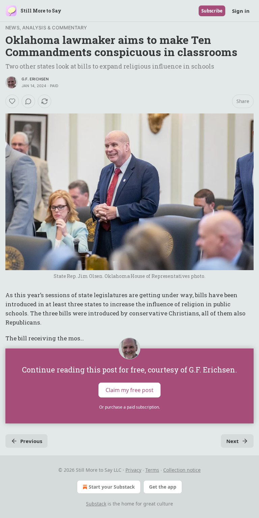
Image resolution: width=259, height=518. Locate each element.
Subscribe (212, 11)
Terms (152, 470)
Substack (96, 503)
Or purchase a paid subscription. (129, 407)
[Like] (12, 101)
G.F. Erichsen (35, 79)
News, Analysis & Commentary (46, 27)
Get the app (162, 487)
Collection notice (182, 470)
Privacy (133, 470)
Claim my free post (129, 389)
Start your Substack (112, 487)
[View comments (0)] (28, 101)
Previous (31, 441)
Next (232, 441)
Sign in (241, 10)
